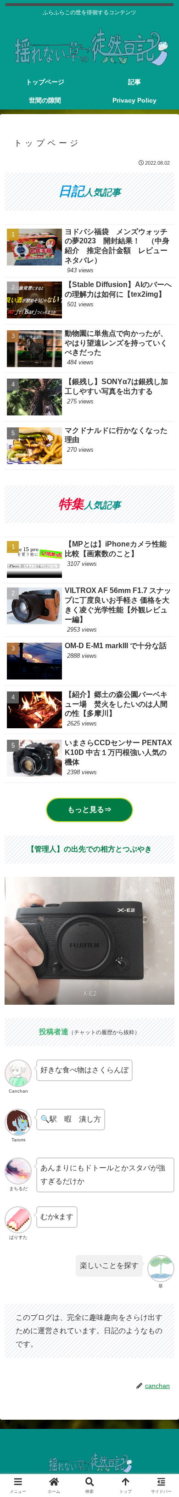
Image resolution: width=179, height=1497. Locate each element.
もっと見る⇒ (89, 809)
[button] (160, 1237)
